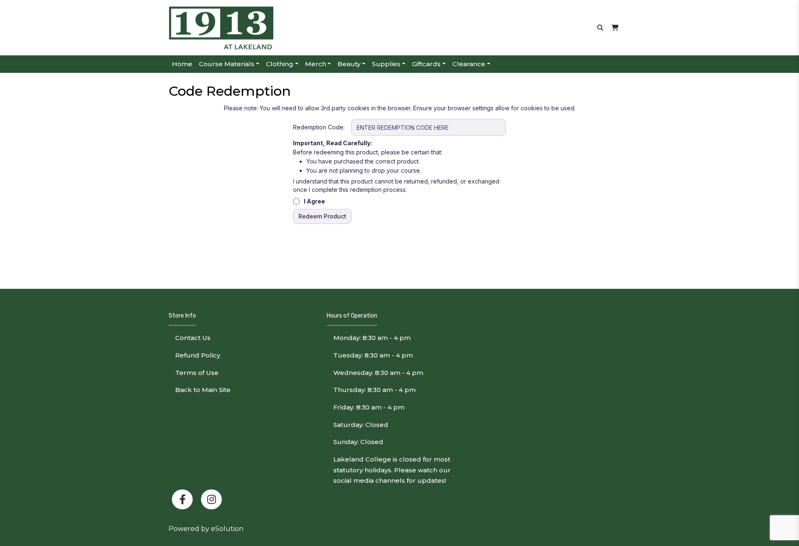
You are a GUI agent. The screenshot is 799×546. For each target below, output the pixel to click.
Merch (315, 64)
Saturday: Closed (360, 425)
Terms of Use (196, 373)
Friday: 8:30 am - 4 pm (368, 407)
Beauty (348, 64)
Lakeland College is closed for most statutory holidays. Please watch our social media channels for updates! (392, 469)
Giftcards (426, 64)
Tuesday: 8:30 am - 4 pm (373, 355)
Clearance (468, 64)
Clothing (279, 64)
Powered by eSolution (206, 529)
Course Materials (226, 64)
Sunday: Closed (358, 442)
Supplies (386, 64)
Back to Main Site (203, 390)
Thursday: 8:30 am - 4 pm (374, 390)
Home (182, 64)
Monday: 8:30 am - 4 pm (372, 338)
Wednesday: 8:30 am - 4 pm (378, 373)
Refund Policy (197, 355)
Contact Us (193, 338)
